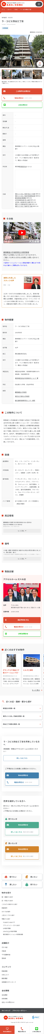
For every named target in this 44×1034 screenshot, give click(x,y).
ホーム (3, 9)
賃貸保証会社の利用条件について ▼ (26, 378)
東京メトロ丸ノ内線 (21, 194)
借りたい (10, 9)
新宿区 (16, 9)
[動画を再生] (22, 232)
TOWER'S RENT (8, 922)
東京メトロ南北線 (20, 204)
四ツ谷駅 (27, 200)
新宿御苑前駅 (31, 196)
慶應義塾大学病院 (20, 392)
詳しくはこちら (22, 758)
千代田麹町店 (6, 955)
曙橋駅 (24, 198)
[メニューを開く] (38, 4)
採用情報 (4, 999)
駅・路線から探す (7, 897)
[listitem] (7, 74)
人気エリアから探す (8, 915)
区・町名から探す (7, 901)
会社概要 (4, 995)
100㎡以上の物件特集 (10, 931)
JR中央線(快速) (19, 200)
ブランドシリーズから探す (11, 925)
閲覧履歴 (4, 978)
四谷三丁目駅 (31, 194)
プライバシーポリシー (19, 1011)
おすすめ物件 (6, 912)
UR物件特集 (7, 928)
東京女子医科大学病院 (22, 396)
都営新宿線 (18, 198)
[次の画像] (41, 51)
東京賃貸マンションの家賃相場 (13, 934)
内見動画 (5, 28)
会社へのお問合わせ (8, 1002)
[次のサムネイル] (42, 74)
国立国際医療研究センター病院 (25, 400)
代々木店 (4, 947)
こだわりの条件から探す (9, 904)
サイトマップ (6, 1011)
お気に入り (5, 975)
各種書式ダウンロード (9, 982)
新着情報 (4, 971)
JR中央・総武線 (20, 202)
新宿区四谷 (22, 166)
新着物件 (4, 908)
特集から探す (6, 919)
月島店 (4, 951)
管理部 (4, 958)
